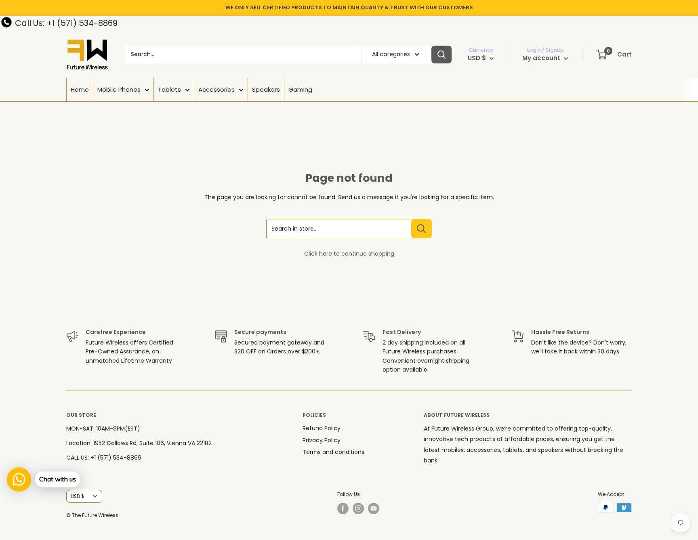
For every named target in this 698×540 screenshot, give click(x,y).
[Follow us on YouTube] (373, 508)
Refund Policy (322, 428)
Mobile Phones (119, 89)
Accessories (216, 89)
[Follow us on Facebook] (343, 508)
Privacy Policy (322, 440)
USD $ (77, 496)
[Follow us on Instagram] (358, 508)
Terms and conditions (333, 452)
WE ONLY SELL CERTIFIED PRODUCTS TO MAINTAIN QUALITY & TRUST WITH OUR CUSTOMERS (349, 7)
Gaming (300, 89)
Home (80, 89)
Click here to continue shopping (349, 254)
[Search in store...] (421, 228)
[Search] (441, 54)
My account (542, 58)
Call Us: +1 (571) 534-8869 (66, 23)
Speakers (266, 89)
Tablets (169, 89)
